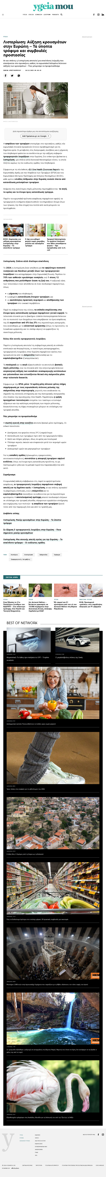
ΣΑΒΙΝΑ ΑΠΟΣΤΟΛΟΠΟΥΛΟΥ (12, 70)
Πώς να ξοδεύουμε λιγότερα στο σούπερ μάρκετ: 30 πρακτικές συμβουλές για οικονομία (37, 919)
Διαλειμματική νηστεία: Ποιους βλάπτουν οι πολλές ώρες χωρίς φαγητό (31, 724)
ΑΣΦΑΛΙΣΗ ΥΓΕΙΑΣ (25, 1141)
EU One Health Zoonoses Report (44, 169)
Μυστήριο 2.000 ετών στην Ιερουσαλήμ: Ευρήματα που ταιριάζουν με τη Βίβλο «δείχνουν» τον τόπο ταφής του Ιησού (47, 984)
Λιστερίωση (28, 555)
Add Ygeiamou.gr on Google (34, 136)
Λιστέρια (14, 555)
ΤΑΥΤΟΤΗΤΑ (39, 1165)
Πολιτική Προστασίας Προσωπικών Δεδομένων (77, 1165)
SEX (36, 1155)
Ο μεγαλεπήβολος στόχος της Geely (69, 657)
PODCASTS (55, 14)
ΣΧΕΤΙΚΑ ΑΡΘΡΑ (12, 577)
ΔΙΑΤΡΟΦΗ (47, 14)
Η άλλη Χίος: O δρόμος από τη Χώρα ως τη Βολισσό (25, 854)
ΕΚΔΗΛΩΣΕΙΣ (38, 1144)
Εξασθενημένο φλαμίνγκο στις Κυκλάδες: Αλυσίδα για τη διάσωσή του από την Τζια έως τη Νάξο (40, 1117)
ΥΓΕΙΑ (25, 14)
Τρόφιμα (57, 555)
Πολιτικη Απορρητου (52, 1165)
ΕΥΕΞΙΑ (31, 14)
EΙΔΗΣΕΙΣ (37, 1135)
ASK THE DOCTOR (40, 1141)
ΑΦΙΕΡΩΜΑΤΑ (39, 1149)
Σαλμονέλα (43, 555)
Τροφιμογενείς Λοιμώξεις (20, 559)
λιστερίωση (9, 159)
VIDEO (37, 1138)
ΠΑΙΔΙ (36, 1152)
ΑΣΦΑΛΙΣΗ (38, 14)
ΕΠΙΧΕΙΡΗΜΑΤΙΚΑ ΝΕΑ (41, 1146)
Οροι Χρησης (100, 1165)
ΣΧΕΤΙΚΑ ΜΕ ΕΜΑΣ (27, 1165)
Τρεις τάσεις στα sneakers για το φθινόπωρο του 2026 (26, 789)
